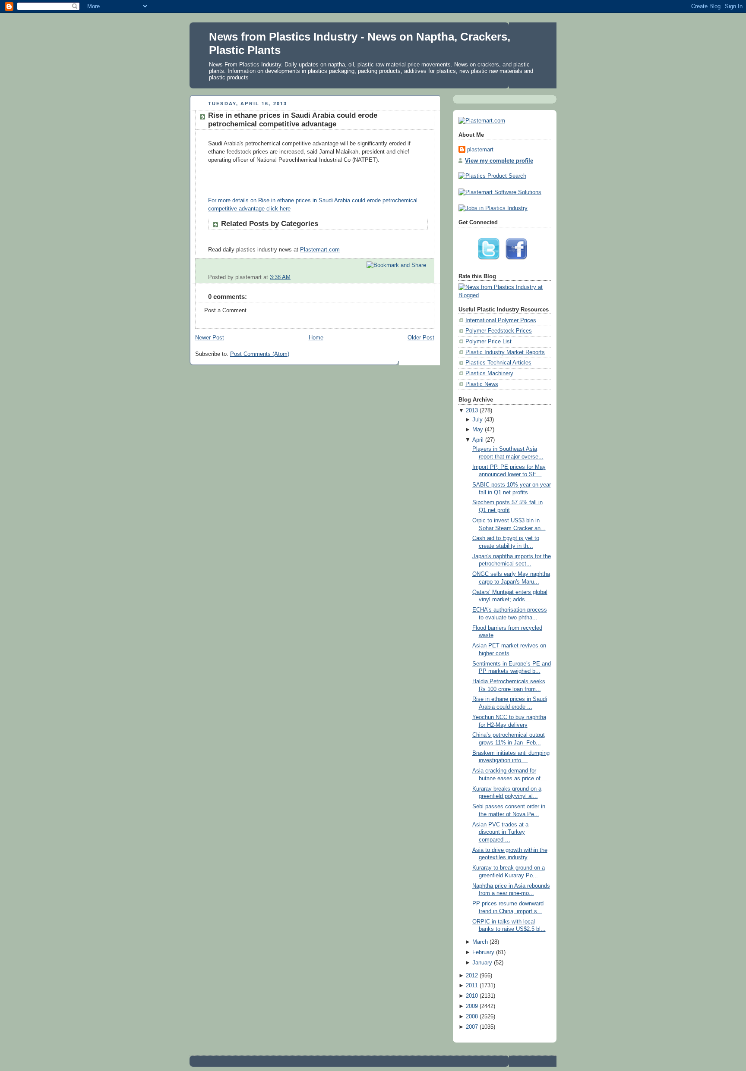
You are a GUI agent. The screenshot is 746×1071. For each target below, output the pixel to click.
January (482, 963)
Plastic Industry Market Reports (505, 352)
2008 (472, 1017)
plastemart (480, 150)
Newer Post (209, 338)
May (477, 430)
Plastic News (481, 384)
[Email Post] (427, 277)
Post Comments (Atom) (259, 354)
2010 (472, 996)
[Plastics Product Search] (492, 176)
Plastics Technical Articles (498, 363)
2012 (472, 976)
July (477, 420)
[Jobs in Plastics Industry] (493, 208)
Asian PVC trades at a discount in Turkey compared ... (500, 832)
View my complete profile (499, 161)
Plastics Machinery (489, 374)
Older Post (421, 338)
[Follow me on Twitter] (491, 262)
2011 (472, 986)
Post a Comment (225, 311)
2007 (472, 1027)
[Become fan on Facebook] (518, 262)
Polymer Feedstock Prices (498, 331)
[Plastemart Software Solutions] (499, 192)
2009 (472, 1006)
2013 (472, 411)
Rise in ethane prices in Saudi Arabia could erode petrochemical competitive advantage (292, 119)
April (478, 440)
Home (316, 338)
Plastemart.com (320, 250)
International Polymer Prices (500, 320)
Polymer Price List (488, 342)
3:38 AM (280, 277)
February (483, 952)
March (480, 942)
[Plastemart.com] (481, 121)
